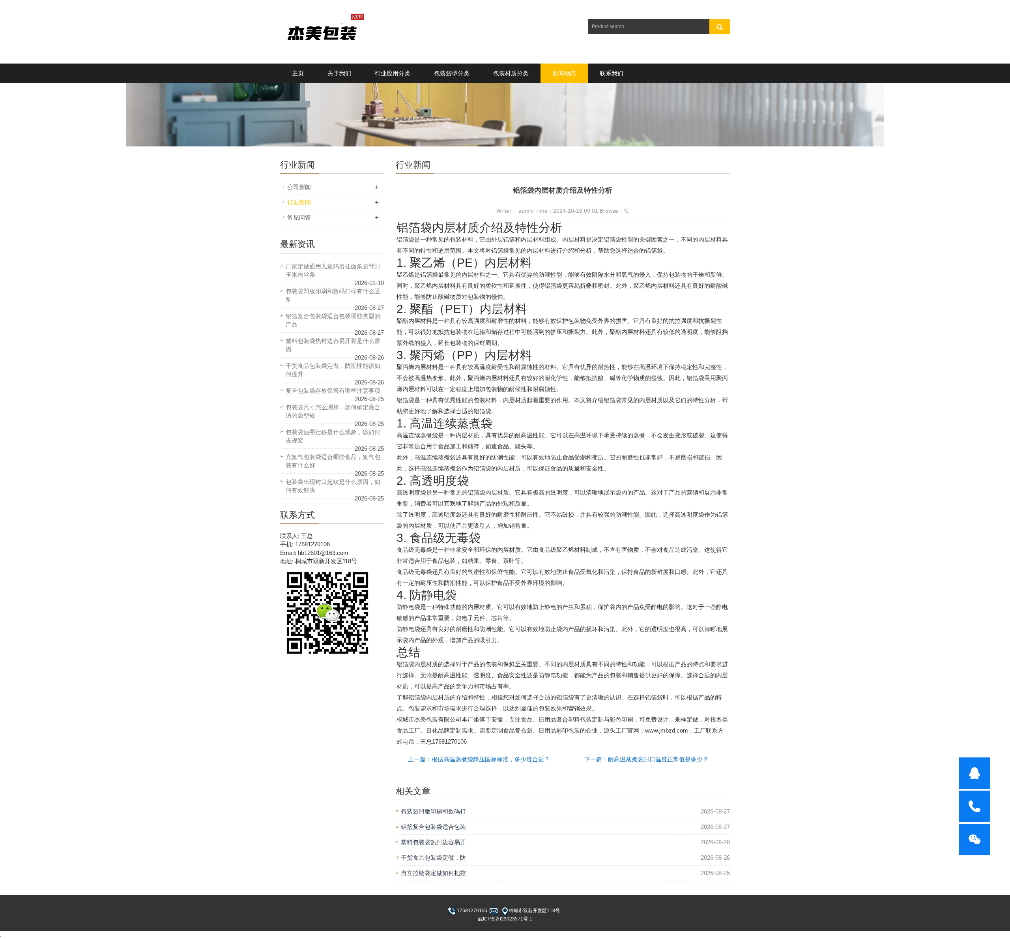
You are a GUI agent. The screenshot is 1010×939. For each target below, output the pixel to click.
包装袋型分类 (451, 73)
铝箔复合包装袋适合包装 (433, 826)
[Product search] (719, 26)
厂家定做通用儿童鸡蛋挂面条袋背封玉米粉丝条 (333, 270)
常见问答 (299, 217)
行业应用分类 (392, 73)
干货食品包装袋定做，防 (433, 857)
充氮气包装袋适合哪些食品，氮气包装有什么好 (333, 461)
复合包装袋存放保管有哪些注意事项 (333, 390)
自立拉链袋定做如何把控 (433, 873)
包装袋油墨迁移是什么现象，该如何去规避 (333, 436)
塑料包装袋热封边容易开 (433, 842)
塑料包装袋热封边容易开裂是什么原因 (333, 344)
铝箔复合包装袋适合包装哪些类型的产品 (333, 320)
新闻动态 (564, 73)
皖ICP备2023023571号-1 (505, 919)
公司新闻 (299, 187)
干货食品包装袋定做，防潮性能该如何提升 (333, 369)
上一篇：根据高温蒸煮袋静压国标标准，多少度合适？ (479, 759)
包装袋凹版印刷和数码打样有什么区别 (333, 295)
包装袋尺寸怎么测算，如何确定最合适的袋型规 (333, 411)
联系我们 (611, 73)
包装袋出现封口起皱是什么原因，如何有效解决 (333, 485)
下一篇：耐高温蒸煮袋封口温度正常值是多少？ (646, 759)
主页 (298, 73)
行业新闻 (299, 202)
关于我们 (339, 73)
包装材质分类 (511, 73)
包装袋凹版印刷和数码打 (433, 811)
